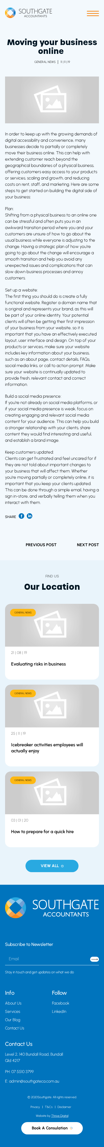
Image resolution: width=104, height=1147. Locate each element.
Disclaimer (64, 1107)
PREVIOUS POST (41, 544)
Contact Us (14, 1028)
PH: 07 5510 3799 (19, 1071)
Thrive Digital (59, 1116)
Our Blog (12, 1019)
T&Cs (49, 1107)
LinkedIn (59, 1011)
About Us (13, 1003)
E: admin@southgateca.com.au (32, 1081)
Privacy (35, 1107)
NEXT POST (88, 544)
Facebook (60, 1003)
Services (12, 1011)
